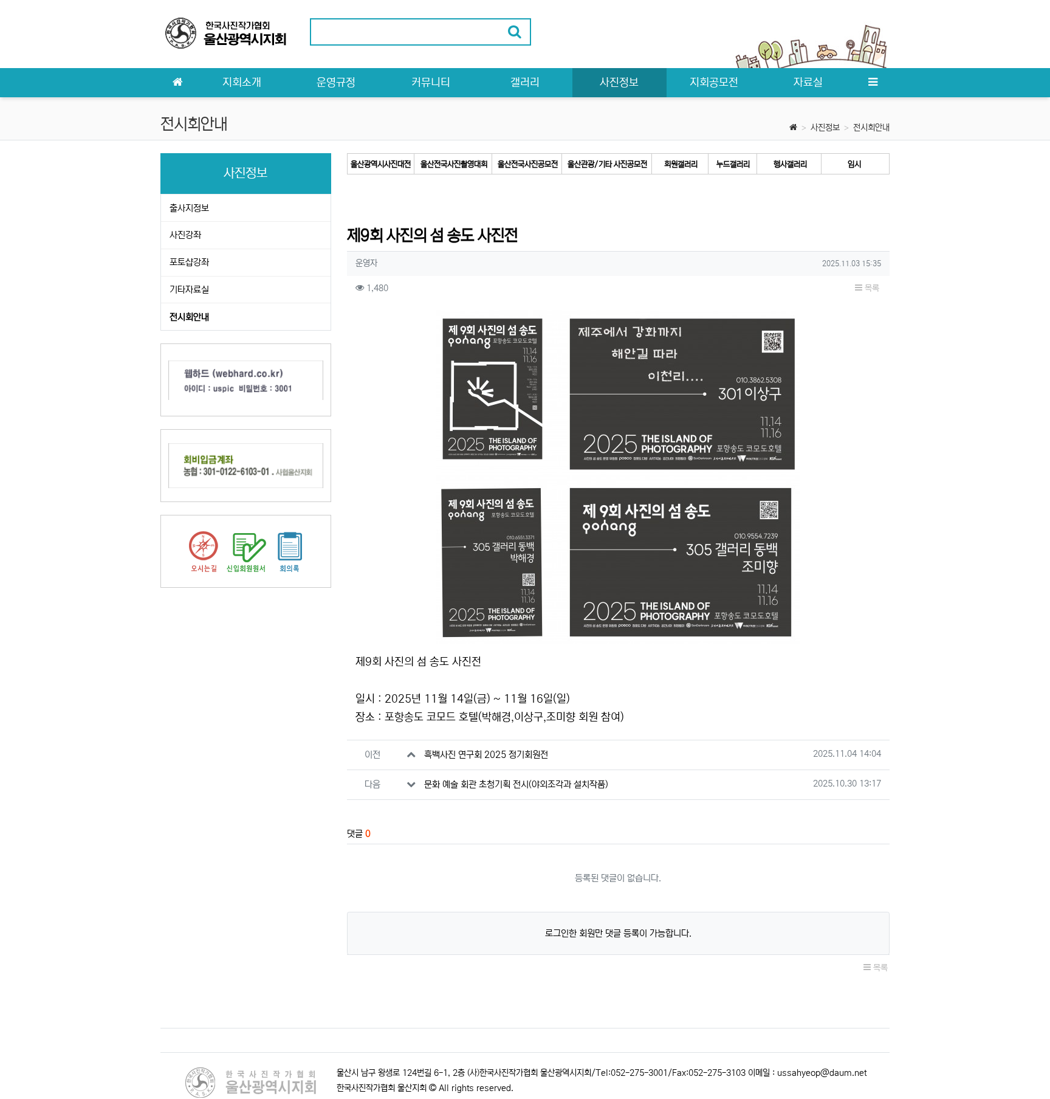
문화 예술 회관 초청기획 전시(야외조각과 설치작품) (516, 784)
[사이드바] (873, 82)
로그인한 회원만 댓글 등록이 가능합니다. (618, 933)
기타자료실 (189, 289)
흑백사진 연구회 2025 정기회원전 (486, 754)
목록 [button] (870, 288)
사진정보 (825, 128)
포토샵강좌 (189, 262)
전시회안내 (871, 128)
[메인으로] (177, 82)
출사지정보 (189, 208)
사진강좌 (185, 235)
